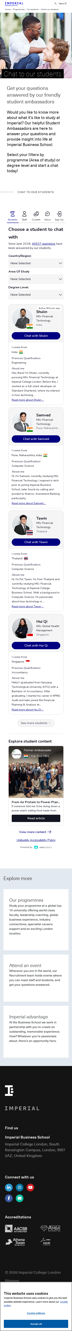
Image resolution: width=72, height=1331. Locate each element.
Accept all (36, 1324)
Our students (32, 9)
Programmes (19, 9)
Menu (62, 3)
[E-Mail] (19, 1198)
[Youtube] (30, 1187)
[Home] (18, 3)
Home (8, 9)
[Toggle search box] (55, 4)
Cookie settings (36, 1313)
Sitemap (12, 1280)
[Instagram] (19, 1187)
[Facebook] (9, 1198)
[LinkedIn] (9, 1187)
